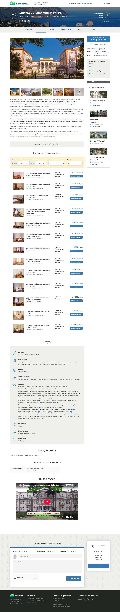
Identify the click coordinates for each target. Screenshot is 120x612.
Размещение (40, 551)
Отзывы (92, 29)
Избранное (106, 3)
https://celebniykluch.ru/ (100, 55)
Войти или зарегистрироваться (81, 3)
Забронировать (75, 176)
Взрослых (51, 160)
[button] (35, 177)
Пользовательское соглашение (61, 606)
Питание (63, 551)
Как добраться (66, 29)
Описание (28, 29)
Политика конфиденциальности (61, 604)
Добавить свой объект (59, 598)
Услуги (52, 29)
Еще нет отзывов (105, 21)
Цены (41, 29)
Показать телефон (98, 39)
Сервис (15, 551)
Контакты (55, 602)
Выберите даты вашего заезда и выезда (25, 160)
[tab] (32, 175)
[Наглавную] (13, 14)
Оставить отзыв (74, 578)
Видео (80, 29)
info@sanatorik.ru (31, 602)
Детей (69, 160)
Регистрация (56, 600)
